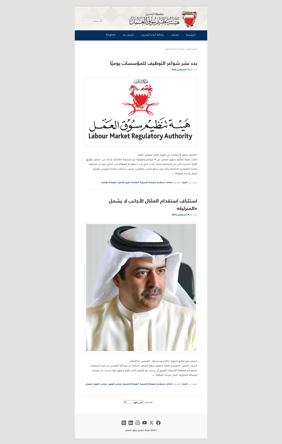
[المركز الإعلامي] (142, 19)
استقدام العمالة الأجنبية (152, 183)
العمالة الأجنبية (131, 384)
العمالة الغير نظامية (128, 183)
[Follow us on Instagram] (137, 425)
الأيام (185, 183)
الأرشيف (149, 402)
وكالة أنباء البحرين (152, 35)
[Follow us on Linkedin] (131, 425)
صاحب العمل (115, 384)
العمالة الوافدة (108, 183)
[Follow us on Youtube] (144, 425)
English (111, 35)
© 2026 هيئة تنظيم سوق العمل (141, 430)
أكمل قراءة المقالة (184, 173)
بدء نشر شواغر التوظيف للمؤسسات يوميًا (153, 63)
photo (169, 183)
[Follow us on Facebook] (158, 425)
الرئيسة (190, 35)
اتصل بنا (128, 35)
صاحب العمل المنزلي (96, 384)
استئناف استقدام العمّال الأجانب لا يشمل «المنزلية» (153, 204)
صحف (175, 35)
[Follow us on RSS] (124, 425)
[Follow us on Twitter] (151, 425)
